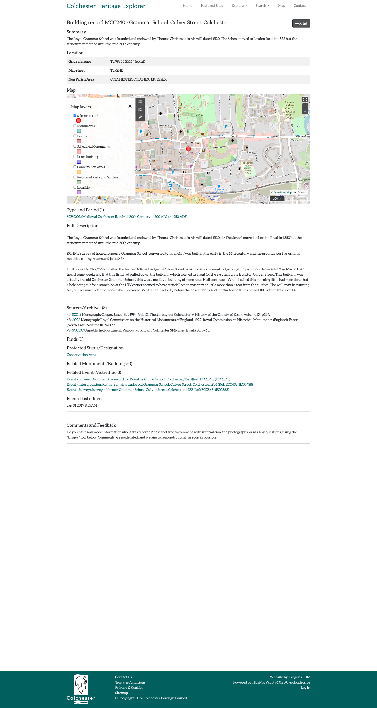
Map (281, 5)
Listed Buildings (88, 157)
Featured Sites (212, 5)
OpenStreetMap (282, 192)
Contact (300, 5)
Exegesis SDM (299, 677)
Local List (83, 187)
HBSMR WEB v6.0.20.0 (270, 682)
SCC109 (78, 330)
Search (261, 5)
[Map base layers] (140, 109)
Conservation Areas (91, 167)
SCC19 (76, 314)
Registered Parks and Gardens (97, 177)
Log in (305, 687)
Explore (238, 5)
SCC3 (76, 320)
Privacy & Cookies (129, 687)
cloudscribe (301, 682)
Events (82, 136)
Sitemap (121, 693)
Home (187, 5)
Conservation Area (81, 354)
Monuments (86, 126)
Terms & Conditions (130, 682)
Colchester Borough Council (165, 698)
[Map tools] (140, 117)
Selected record (87, 115)
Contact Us (123, 677)
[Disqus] (188, 501)
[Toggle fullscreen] (305, 99)
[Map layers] (140, 102)
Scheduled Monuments (93, 146)
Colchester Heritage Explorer (106, 5)
